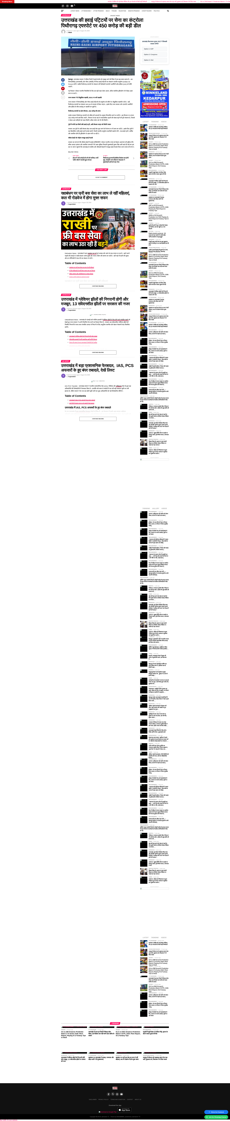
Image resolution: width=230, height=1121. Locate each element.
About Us (138, 1099)
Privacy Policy (103, 1099)
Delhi (108, 11)
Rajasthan (122, 11)
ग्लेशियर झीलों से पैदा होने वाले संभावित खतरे (116, 320)
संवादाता (70, 32)
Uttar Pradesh (98, 11)
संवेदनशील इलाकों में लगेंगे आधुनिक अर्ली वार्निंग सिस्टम (83, 339)
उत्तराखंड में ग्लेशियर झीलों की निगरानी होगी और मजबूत (83, 336)
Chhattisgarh (147, 11)
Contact (130, 1099)
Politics (156, 11)
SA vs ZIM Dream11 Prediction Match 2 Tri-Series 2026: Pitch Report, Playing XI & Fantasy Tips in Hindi (152, 1)
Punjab (114, 11)
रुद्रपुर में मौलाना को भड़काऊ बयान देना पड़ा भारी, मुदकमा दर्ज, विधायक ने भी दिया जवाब (92, 1)
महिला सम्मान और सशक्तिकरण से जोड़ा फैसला (81, 274)
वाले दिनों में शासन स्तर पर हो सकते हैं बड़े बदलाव (81, 403)
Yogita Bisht (72, 204)
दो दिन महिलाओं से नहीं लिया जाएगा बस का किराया (82, 270)
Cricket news (115, 15)
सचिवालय (119, 386)
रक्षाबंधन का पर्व (92, 253)
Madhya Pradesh (134, 11)
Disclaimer (93, 1099)
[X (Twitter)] (113, 1094)
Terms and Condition (117, 1099)
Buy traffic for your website (8, 1120)
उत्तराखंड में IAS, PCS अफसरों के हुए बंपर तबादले (82, 400)
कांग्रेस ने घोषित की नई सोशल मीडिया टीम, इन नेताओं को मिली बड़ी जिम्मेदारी (46, 1)
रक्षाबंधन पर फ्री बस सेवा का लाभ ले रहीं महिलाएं (81, 267)
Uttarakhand (86, 11)
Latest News (75, 11)
